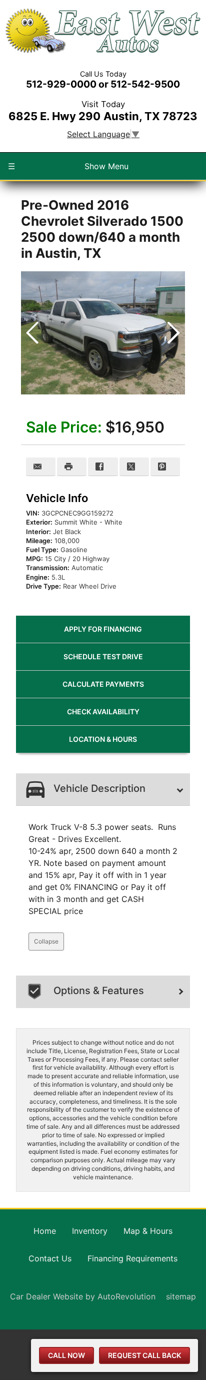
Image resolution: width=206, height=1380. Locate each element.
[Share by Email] (41, 466)
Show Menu (68, 166)
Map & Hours (148, 1231)
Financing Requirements (133, 1258)
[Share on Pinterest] (165, 466)
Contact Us (50, 1258)
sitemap (181, 1296)
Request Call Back (144, 1355)
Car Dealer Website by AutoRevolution (83, 1296)
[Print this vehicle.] (71, 466)
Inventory (90, 1231)
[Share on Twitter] (134, 466)
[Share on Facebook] (103, 466)
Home (45, 1231)
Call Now (66, 1355)
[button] (173, 333)
